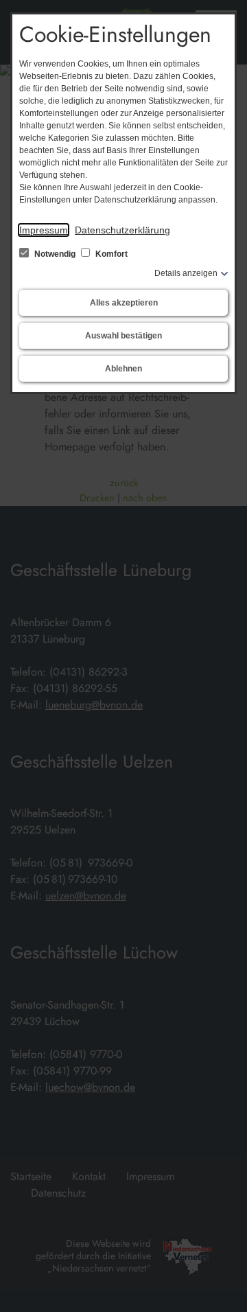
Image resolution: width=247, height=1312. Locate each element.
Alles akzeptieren (124, 303)
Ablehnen (123, 368)
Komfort (110, 254)
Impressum (43, 230)
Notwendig (55, 254)
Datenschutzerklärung (122, 230)
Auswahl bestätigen (123, 336)
